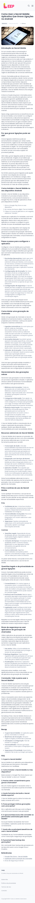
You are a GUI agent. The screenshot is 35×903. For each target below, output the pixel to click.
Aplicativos (4, 23)
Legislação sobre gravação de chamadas (18, 859)
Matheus (24, 23)
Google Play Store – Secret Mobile (16, 856)
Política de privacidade (8, 883)
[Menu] (32, 6)
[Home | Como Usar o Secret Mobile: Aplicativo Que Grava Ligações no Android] (8, 5)
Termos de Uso (6, 887)
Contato (4, 890)
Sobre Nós (4, 879)
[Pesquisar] (29, 6)
